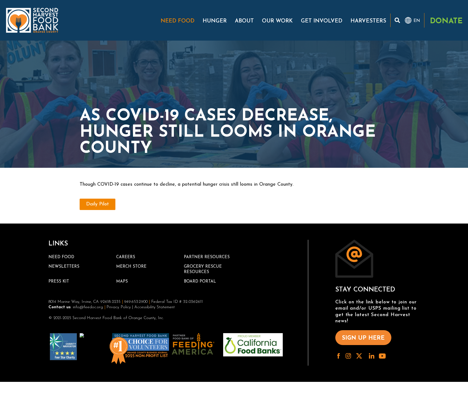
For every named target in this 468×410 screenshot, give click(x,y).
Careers (125, 257)
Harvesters (368, 21)
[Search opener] (397, 20)
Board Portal (200, 282)
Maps (122, 282)
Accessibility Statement (154, 307)
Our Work (277, 21)
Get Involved (321, 21)
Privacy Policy (118, 307)
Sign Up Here (363, 338)
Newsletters (63, 267)
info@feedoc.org (88, 307)
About (244, 21)
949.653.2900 (136, 302)
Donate (446, 21)
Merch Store (131, 267)
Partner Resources (207, 257)
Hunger (215, 21)
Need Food (177, 21)
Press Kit (58, 282)
